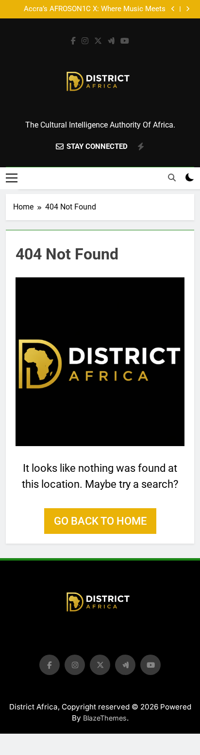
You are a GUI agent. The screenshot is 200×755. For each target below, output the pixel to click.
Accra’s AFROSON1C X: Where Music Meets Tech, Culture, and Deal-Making (95, 9)
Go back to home (100, 521)
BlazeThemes (105, 718)
